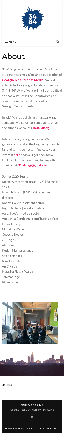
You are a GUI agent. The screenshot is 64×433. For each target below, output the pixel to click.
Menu (13, 41)
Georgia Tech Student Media (22, 80)
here (17, 155)
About (31, 428)
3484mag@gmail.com (33, 165)
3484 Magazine (32, 405)
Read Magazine (14, 428)
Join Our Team (47, 428)
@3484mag (41, 128)
